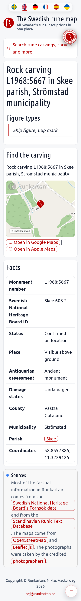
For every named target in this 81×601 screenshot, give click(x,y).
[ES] (56, 7)
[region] (40, 209)
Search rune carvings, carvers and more (42, 48)
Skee (51, 438)
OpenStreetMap (29, 540)
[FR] (46, 7)
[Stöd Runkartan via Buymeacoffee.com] (69, 36)
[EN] (24, 7)
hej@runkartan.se (40, 593)
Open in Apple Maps (34, 249)
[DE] (35, 7)
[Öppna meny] (71, 591)
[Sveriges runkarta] (8, 23)
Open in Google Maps (35, 242)
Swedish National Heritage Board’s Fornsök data (40, 505)
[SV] (14, 7)
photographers (28, 561)
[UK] (67, 7)
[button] (40, 204)
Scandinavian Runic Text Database (38, 523)
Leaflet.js (22, 547)
